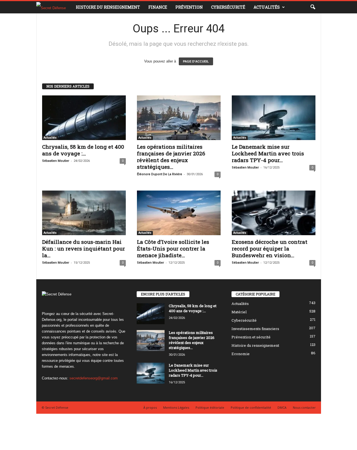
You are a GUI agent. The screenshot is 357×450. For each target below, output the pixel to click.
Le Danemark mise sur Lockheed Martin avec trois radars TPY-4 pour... (268, 153)
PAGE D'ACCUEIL (196, 61)
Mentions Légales (176, 407)
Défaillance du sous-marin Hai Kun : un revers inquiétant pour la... (83, 248)
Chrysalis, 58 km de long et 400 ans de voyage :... (83, 150)
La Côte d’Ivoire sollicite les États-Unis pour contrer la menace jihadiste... (173, 248)
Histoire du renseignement (108, 7)
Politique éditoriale (210, 407)
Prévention (189, 7)
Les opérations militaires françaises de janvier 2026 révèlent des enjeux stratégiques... (171, 156)
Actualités (267, 7)
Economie (240, 353)
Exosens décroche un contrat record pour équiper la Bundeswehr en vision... (269, 248)
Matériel (239, 311)
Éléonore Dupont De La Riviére (159, 174)
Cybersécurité (228, 7)
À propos (150, 407)
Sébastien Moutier (55, 161)
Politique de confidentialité (251, 407)
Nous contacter (304, 407)
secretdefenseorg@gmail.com (93, 378)
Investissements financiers (255, 328)
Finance (157, 7)
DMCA (282, 407)
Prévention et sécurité (251, 337)
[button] (313, 7)
